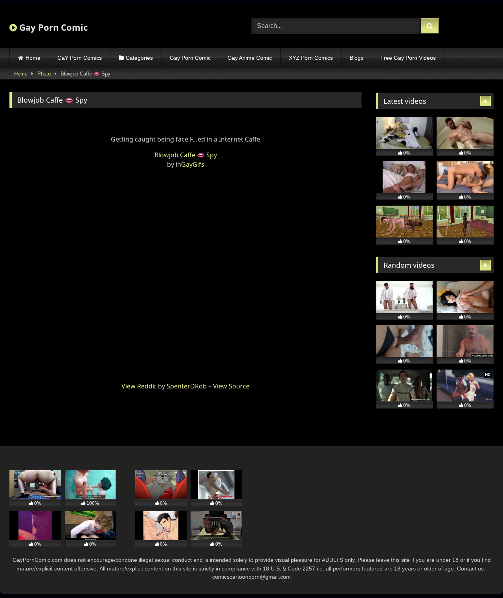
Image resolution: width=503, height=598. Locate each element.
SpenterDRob (187, 386)
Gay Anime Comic (250, 58)
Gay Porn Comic (52, 27)
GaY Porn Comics (79, 58)
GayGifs (192, 164)
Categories (139, 58)
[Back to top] (478, 574)
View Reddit (138, 386)
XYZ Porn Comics (311, 58)
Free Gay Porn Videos (408, 58)
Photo (44, 74)
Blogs (356, 58)
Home (33, 58)
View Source (231, 386)
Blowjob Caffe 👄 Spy (185, 155)
